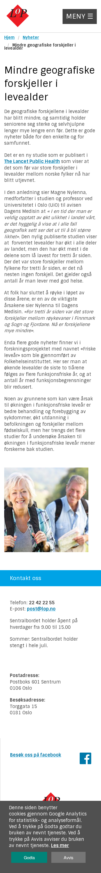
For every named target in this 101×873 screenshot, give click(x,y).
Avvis (68, 857)
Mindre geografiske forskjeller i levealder (40, 47)
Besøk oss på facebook (35, 755)
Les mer (60, 845)
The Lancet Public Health (32, 161)
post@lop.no (41, 609)
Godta (29, 857)
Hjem (9, 37)
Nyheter (31, 37)
